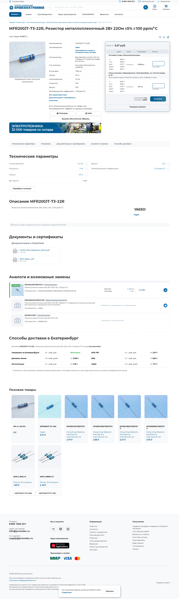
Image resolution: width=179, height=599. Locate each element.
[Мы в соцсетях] (53, 529)
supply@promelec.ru (21, 538)
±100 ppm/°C (159, 169)
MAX (90, 113)
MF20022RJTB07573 (41, 285)
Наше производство (99, 547)
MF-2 (81, 175)
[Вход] (154, 6)
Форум (135, 549)
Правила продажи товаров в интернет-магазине (150, 527)
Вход (155, 9)
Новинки (94, 538)
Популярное (138, 546)
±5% (163, 164)
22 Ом (80, 164)
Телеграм (63, 113)
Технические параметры (23, 144)
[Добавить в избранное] (160, 37)
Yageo (77, 47)
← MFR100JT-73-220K (22, 493)
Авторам (93, 550)
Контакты (94, 529)
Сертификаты (138, 540)
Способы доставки (122, 144)
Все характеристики (58, 95)
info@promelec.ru (19, 531)
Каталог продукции (98, 532)
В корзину (158, 99)
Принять (110, 591)
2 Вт (81, 169)
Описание (53, 100)
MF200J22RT (37, 315)
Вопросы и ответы (140, 534)
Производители (97, 535)
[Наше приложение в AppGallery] (69, 546)
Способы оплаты (139, 537)
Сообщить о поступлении (112, 320)
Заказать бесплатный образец (75, 119)
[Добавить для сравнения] (164, 37)
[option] (27, 60)
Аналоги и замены (99, 144)
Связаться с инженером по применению (118, 305)
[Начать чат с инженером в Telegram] (165, 305)
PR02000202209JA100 (46, 300)
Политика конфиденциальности (22, 580)
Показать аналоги (138, 107)
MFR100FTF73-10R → (48, 493)
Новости (93, 526)
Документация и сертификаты (62, 98)
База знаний (137, 543)
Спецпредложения (98, 541)
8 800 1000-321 (17, 524)
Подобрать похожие (22, 189)
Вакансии (94, 544)
